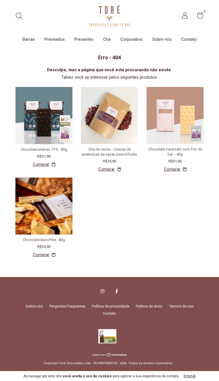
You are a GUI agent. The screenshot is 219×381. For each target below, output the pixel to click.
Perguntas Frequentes (67, 306)
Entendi (190, 376)
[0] (198, 17)
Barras (29, 39)
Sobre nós (162, 39)
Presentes (84, 39)
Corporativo (131, 39)
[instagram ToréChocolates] (102, 291)
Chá (107, 39)
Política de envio (149, 306)
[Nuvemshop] (109, 355)
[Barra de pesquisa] (21, 16)
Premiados (54, 39)
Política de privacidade (110, 306)
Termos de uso (181, 306)
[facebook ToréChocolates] (116, 291)
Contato (189, 39)
